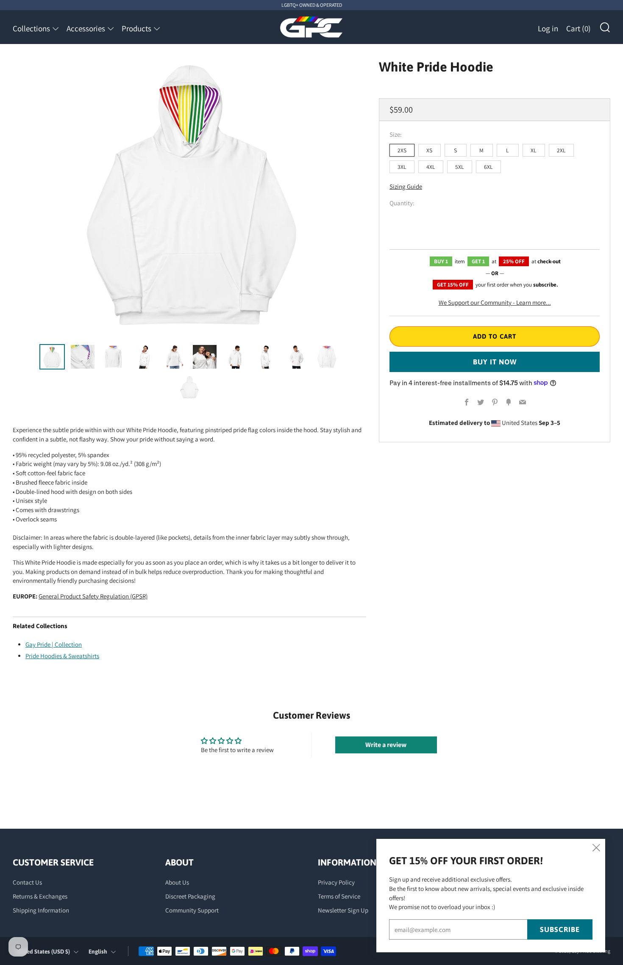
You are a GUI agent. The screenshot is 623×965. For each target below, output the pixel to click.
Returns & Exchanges (40, 896)
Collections (31, 28)
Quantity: (401, 203)
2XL (561, 150)
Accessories (86, 28)
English (98, 951)
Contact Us (27, 882)
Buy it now (495, 361)
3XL (402, 166)
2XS (402, 150)
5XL (459, 166)
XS (429, 150)
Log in (548, 28)
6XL (488, 166)
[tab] (52, 356)
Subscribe (560, 929)
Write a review (385, 744)
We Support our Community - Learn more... (495, 302)
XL (534, 150)
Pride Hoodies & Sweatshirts (62, 656)
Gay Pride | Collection (53, 644)
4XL (430, 166)
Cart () (578, 28)
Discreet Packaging (190, 896)
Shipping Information (41, 910)
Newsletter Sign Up (343, 910)
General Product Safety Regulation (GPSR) (93, 596)
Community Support (192, 910)
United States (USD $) (42, 951)
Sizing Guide (405, 186)
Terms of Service (339, 896)
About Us (177, 882)
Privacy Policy (336, 882)
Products (136, 28)
